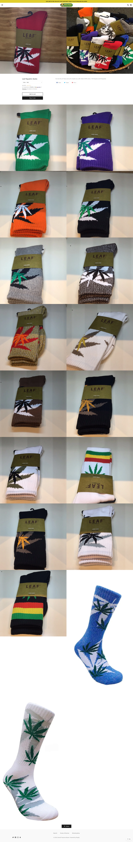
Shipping (24, 89)
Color (24, 82)
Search (55, 833)
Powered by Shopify (75, 837)
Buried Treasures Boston (63, 837)
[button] (32, 87)
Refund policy (76, 833)
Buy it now (33, 98)
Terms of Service (64, 833)
